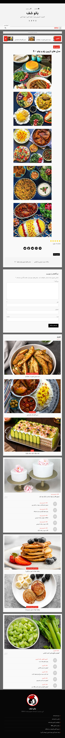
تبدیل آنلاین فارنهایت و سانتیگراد (52, 729)
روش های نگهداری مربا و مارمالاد (41, 511)
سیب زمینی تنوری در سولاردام (32, 377)
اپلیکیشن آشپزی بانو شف (53, 722)
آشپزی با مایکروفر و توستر (32, 374)
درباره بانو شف (56, 716)
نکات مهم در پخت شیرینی (42, 524)
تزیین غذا (56, 254)
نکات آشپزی (56, 651)
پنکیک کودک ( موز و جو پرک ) (32, 610)
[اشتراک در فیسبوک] (28, 250)
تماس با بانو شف (55, 719)
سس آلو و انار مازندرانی (34, 40)
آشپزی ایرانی (32, 412)
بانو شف (32, 13)
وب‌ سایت (32, 317)
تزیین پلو (56, 47)
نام (32, 302)
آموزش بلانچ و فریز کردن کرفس (51, 653)
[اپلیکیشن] (40, 250)
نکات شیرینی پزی (55, 494)
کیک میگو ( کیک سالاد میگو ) (11, 40)
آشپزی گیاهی (44, 659)
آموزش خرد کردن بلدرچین (42, 680)
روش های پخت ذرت (43, 661)
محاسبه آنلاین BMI (55, 726)
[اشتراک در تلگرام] (32, 250)
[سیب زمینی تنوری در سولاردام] (45, 39)
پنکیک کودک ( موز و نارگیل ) (33, 571)
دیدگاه (56, 281)
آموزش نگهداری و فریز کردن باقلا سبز (40, 687)
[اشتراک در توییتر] (25, 250)
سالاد (32, 450)
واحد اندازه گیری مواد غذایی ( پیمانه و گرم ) (50, 732)
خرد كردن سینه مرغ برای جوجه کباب (40, 674)
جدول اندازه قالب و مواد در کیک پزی (40, 505)
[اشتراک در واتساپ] (36, 250)
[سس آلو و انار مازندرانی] (24, 39)
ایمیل (32, 309)
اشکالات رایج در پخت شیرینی (41, 518)
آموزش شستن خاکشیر (43, 668)
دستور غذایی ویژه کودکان (32, 568)
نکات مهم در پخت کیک (43, 530)
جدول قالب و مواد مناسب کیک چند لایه (49, 497)
